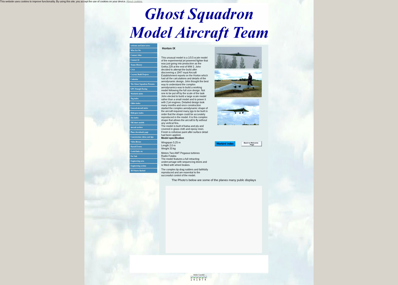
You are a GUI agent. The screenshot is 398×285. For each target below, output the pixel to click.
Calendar (134, 79)
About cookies (134, 1)
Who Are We (136, 50)
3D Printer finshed (138, 171)
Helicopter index (137, 113)
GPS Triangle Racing (139, 89)
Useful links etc (137, 151)
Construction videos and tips (142, 137)
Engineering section (138, 166)
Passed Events (136, 147)
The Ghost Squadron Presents (143, 84)
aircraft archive (137, 127)
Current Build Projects (140, 74)
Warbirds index (137, 94)
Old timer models (137, 122)
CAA (133, 70)
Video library (136, 142)
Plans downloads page (139, 132)
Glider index (135, 103)
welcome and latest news (140, 46)
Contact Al (135, 60)
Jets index (135, 118)
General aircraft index (139, 108)
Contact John (136, 55)
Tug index (135, 98)
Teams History (136, 65)
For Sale (134, 156)
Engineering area (137, 161)
